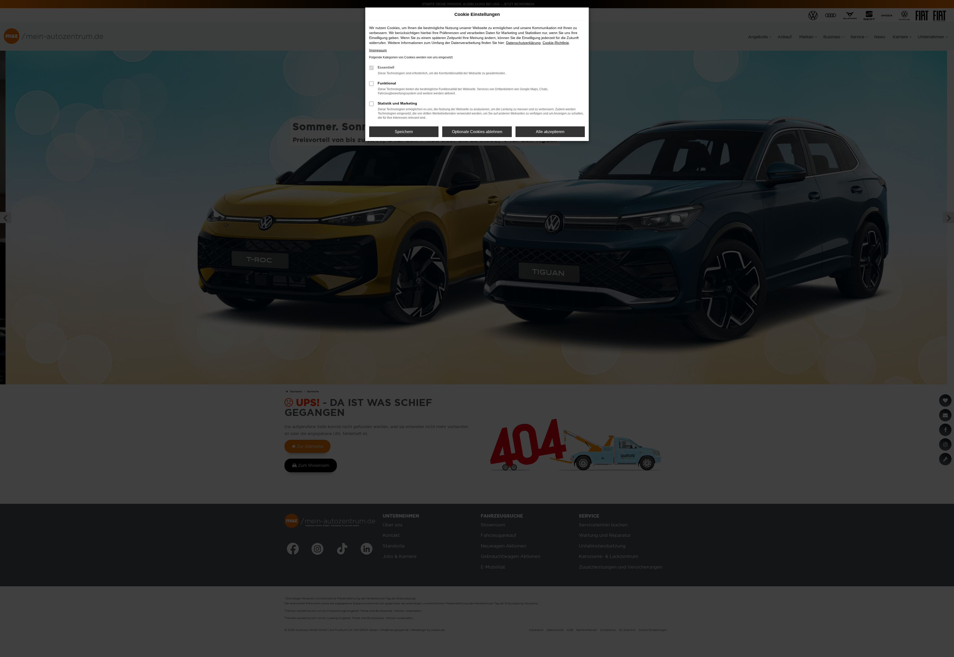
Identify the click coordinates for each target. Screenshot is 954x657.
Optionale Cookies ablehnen (477, 132)
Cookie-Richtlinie (556, 43)
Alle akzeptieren (550, 132)
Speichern (404, 132)
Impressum (378, 50)
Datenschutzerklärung (523, 43)
